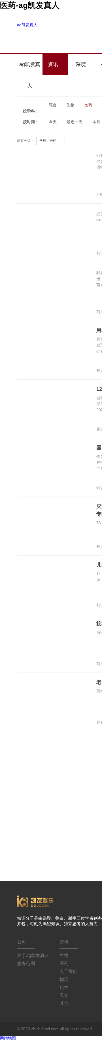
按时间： (31, 122)
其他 (64, 1003)
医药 (64, 963)
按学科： (31, 111)
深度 (81, 64)
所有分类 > (25, 141)
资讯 (54, 64)
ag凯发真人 (27, 24)
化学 (64, 987)
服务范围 (26, 963)
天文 (64, 995)
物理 (64, 979)
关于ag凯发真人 (33, 955)
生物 (64, 955)
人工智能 (69, 971)
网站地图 (8, 1038)
